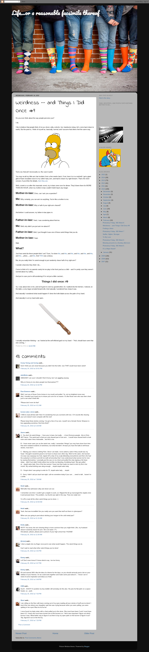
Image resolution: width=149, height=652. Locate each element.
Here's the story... (105, 98)
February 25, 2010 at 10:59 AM (31, 502)
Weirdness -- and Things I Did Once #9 (116, 225)
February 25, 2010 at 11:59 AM (31, 534)
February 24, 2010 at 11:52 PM (31, 385)
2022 (103, 174)
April (105, 214)
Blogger (86, 646)
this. (20, 256)
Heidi (22, 486)
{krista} (23, 541)
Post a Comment (24, 625)
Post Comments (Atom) (33, 638)
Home (55, 633)
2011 (103, 186)
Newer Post (21, 633)
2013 (103, 180)
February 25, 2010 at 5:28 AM (31, 426)
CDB (22, 586)
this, (78, 253)
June (105, 209)
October (106, 197)
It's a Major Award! (109, 249)
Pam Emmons (26, 391)
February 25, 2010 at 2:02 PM (31, 551)
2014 (103, 177)
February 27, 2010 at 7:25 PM (31, 620)
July (104, 206)
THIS (41, 256)
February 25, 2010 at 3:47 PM (31, 563)
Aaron (23, 432)
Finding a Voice (108, 228)
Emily (23, 525)
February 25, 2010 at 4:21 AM (31, 405)
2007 (103, 261)
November (107, 194)
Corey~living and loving (29, 363)
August (105, 203)
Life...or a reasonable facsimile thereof (55, 12)
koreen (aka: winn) (27, 412)
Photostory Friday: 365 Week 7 (113, 231)
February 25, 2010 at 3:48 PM (31, 579)
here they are (43, 181)
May (105, 211)
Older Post (89, 633)
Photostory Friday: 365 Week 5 (113, 246)
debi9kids (24, 375)
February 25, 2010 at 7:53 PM (31, 594)
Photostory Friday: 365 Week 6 (113, 240)
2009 (103, 256)
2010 (103, 189)
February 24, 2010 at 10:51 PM (31, 368)
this (59, 253)
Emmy (23, 557)
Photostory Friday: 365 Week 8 (113, 223)
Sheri (22, 600)
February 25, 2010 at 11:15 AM (31, 518)
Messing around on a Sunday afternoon (116, 243)
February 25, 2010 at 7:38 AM (31, 479)
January (106, 252)
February (106, 220)
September (107, 200)
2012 (103, 183)
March (105, 217)
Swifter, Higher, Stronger (111, 234)
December (107, 191)
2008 (103, 259)
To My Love (107, 237)
